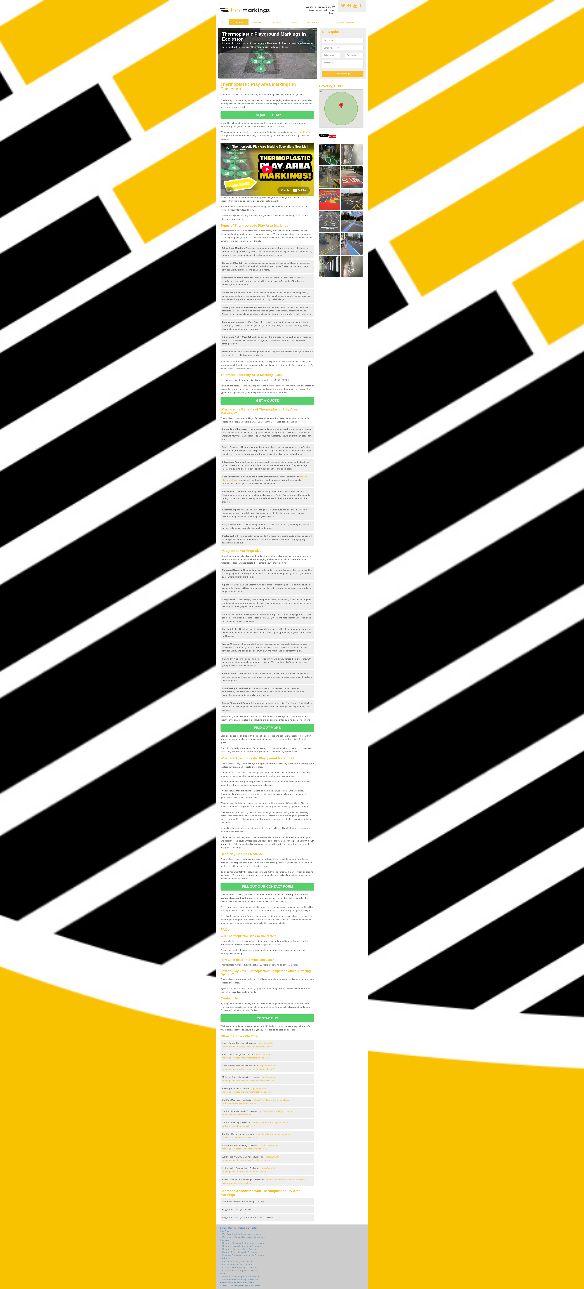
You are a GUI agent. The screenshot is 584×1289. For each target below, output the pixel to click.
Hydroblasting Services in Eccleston (237, 1282)
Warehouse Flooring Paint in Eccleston (240, 1276)
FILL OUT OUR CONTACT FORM (267, 886)
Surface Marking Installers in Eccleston (238, 1228)
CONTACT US (267, 1018)
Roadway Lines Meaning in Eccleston (240, 1249)
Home (223, 22)
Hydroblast (313, 22)
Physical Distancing (345, 22)
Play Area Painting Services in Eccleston (241, 1234)
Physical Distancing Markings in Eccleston (240, 1285)
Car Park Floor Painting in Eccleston (239, 1267)
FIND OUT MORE (267, 728)
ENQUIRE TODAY (267, 115)
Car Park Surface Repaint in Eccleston (240, 1270)
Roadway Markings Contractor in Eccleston (243, 1243)
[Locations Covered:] (219, 3)
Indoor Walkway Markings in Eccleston (240, 1279)
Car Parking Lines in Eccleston (237, 1264)
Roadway (257, 22)
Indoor (293, 22)
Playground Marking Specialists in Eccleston (243, 1237)
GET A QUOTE (267, 400)
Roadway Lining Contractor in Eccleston (241, 1246)
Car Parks (276, 22)
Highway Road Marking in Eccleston (239, 1252)
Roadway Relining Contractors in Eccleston (243, 1255)
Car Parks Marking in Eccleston (237, 1261)
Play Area (238, 22)
